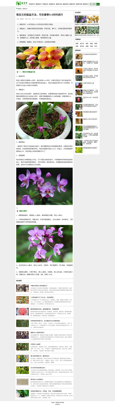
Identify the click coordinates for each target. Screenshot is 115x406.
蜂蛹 (87, 46)
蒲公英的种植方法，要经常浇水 (40, 356)
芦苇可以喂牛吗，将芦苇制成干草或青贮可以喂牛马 (90, 70)
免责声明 (57, 404)
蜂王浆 (82, 43)
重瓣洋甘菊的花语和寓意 (82, 35)
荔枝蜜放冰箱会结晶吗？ (90, 112)
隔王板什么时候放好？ (37, 379)
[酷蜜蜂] (21, 6)
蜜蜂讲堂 (66, 4)
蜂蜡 (95, 43)
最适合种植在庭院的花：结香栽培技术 (98, 24)
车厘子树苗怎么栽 (88, 83)
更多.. (96, 46)
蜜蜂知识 (39, 4)
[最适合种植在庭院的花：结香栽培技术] (93, 22)
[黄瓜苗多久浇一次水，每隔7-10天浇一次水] (93, 33)
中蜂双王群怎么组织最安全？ (39, 285)
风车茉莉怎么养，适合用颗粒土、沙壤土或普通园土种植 (90, 135)
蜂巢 (91, 43)
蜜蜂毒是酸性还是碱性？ (90, 148)
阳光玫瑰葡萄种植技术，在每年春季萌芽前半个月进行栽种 (90, 128)
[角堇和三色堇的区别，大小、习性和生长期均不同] (81, 22)
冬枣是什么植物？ (36, 344)
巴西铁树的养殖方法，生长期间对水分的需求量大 (45, 321)
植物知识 (86, 4)
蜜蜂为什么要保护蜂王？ (38, 332)
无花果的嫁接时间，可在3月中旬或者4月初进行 (90, 105)
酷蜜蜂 (19, 8)
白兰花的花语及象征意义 (38, 367)
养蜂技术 (45, 4)
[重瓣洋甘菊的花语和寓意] (81, 33)
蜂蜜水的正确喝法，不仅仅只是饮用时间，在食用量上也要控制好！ (90, 92)
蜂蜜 (77, 43)
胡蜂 (91, 46)
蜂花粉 (82, 46)
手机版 (52, 402)
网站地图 (62, 402)
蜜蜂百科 (72, 4)
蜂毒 (77, 46)
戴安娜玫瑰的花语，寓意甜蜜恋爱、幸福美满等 (45, 309)
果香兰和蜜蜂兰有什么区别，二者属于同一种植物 (90, 62)
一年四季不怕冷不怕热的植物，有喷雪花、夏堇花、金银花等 (90, 142)
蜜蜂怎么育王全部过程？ (90, 119)
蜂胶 (87, 43)
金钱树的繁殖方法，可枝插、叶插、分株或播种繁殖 (46, 391)
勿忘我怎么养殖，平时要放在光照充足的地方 (90, 76)
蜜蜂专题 (79, 4)
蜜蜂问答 (59, 4)
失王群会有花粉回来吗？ (90, 54)
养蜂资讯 (32, 4)
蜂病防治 (52, 4)
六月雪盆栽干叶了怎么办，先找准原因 (42, 297)
